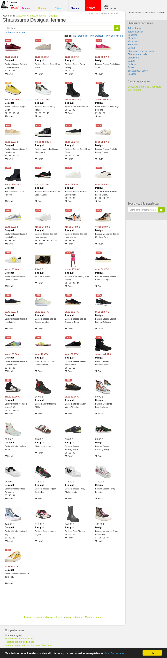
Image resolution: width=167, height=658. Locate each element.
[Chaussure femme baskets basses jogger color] (13, 89)
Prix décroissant (114, 35)
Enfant (59, 8)
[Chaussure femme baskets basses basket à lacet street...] (13, 132)
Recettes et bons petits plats (19, 641)
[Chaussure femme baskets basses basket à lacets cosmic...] (103, 132)
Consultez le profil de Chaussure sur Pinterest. (144, 88)
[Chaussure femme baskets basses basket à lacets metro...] (73, 174)
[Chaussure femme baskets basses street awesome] (13, 471)
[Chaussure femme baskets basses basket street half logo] (103, 259)
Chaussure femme (36, 15)
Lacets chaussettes (110, 7)
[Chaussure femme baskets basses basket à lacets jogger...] (43, 217)
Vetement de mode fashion (19, 638)
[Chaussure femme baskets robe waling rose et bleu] (73, 259)
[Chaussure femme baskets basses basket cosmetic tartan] (73, 302)
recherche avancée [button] (15, 32)
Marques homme (74, 617)
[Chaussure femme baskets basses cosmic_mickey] (103, 429)
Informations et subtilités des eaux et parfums (28, 645)
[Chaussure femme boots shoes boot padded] (73, 89)
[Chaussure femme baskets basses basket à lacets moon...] (73, 217)
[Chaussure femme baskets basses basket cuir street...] (103, 47)
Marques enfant (93, 617)
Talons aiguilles (136, 31)
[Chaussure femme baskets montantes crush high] (13, 514)
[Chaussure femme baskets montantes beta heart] (13, 429)
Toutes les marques (34, 617)
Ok (152, 653)
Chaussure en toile (137, 54)
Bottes (131, 67)
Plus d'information (114, 653)
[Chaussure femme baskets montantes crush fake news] (103, 514)
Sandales (132, 34)
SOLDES (92, 8)
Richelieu (132, 38)
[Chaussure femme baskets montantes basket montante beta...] (103, 217)
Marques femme (54, 617)
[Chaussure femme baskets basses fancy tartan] (43, 89)
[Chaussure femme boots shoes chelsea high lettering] (103, 89)
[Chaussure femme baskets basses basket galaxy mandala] (43, 302)
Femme (27, 8)
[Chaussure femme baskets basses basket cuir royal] (43, 47)
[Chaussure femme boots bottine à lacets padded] (13, 174)
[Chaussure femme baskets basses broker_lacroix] (73, 429)
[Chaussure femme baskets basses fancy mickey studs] (73, 471)
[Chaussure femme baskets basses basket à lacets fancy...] (13, 344)
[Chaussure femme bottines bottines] (43, 259)
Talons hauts (134, 28)
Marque (76, 8)
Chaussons (133, 57)
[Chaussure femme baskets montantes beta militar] (43, 387)
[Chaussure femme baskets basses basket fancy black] (73, 344)
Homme (43, 8)
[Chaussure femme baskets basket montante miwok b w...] (13, 387)
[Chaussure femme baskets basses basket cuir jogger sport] (43, 174)
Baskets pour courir (138, 70)
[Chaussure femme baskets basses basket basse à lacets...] (13, 259)
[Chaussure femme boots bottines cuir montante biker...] (103, 344)
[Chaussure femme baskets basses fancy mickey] (73, 47)
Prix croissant (97, 35)
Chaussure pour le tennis (141, 51)
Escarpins (133, 44)
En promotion (81, 35)
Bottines (132, 64)
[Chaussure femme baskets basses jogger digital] (43, 514)
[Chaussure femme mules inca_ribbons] (43, 429)
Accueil (21, 15)
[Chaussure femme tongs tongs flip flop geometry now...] (43, 344)
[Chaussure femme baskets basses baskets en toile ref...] (13, 556)
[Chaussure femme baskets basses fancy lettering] (103, 471)
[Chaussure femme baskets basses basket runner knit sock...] (103, 302)
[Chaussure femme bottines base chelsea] (73, 514)
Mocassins (133, 41)
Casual (131, 60)
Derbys (131, 47)
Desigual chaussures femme (106, 13)
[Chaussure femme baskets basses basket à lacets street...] (103, 174)
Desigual (53, 15)
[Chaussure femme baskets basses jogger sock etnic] (43, 471)
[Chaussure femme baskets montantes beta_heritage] (103, 387)
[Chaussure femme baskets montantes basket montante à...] (43, 132)
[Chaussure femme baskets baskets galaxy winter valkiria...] (73, 387)
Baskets (132, 73)
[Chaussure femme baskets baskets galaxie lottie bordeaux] (13, 47)
